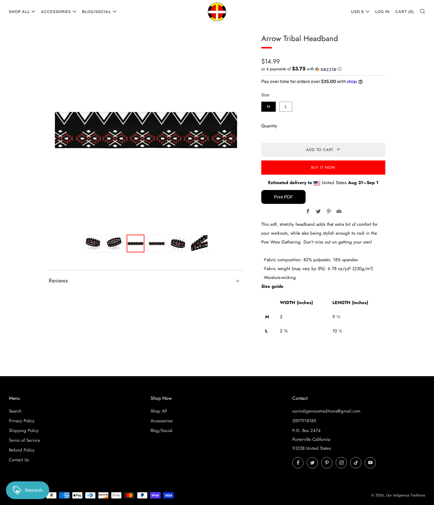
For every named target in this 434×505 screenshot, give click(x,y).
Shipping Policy (24, 430)
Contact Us (19, 460)
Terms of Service (24, 440)
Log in (382, 11)
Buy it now (323, 167)
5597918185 (304, 421)
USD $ (357, 11)
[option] (146, 130)
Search (15, 411)
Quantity (269, 126)
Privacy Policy (22, 421)
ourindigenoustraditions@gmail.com (326, 411)
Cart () (404, 11)
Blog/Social (96, 11)
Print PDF (283, 196)
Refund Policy (22, 450)
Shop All (19, 11)
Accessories (56, 11)
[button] (323, 69)
